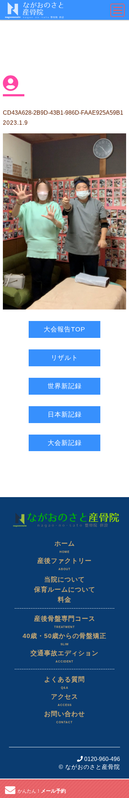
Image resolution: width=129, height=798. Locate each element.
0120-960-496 (101, 759)
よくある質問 (64, 682)
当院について (64, 579)
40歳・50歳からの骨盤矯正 (64, 639)
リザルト (64, 357)
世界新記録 (65, 386)
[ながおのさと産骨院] (64, 510)
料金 (64, 599)
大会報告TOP (64, 329)
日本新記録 (65, 414)
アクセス (64, 700)
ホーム (64, 547)
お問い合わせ (64, 717)
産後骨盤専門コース (64, 622)
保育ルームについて (64, 589)
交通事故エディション (64, 656)
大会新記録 (65, 442)
